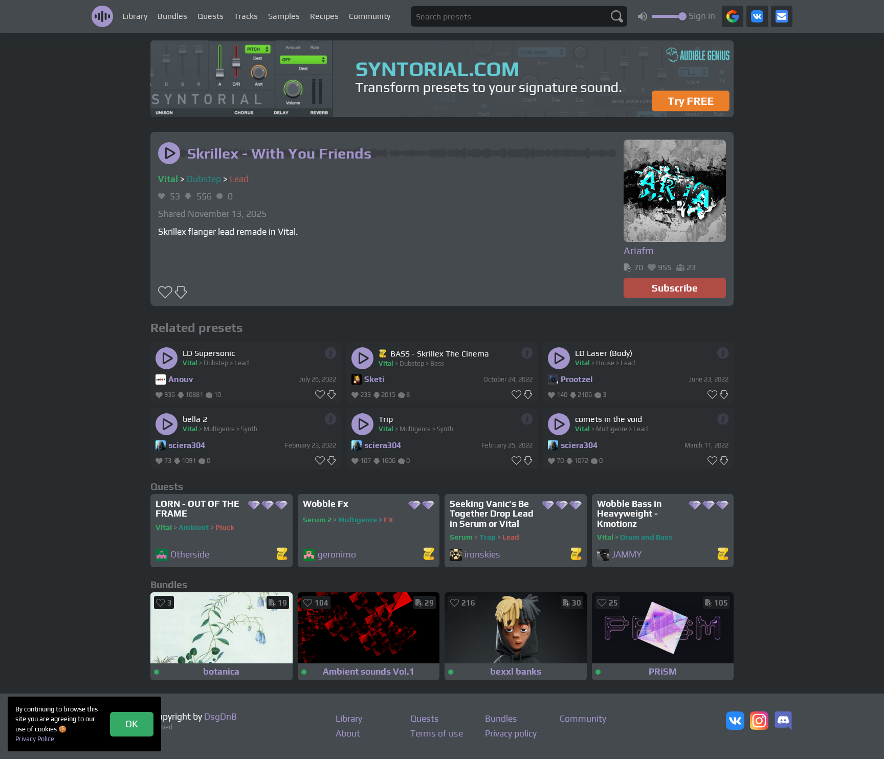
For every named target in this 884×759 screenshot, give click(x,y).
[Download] (331, 394)
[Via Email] (781, 16)
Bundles (172, 16)
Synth (249, 429)
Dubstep (204, 179)
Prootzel (577, 379)
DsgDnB (220, 716)
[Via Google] (732, 16)
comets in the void (608, 419)
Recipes (324, 16)
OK (131, 723)
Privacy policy (511, 733)
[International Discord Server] (783, 721)
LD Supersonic (209, 353)
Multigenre (219, 429)
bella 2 (195, 419)
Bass (437, 363)
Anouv (180, 379)
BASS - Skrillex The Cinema (439, 354)
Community (369, 16)
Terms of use (436, 733)
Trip (386, 419)
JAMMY (627, 555)
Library (134, 16)
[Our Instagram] (759, 721)
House (605, 363)
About (348, 733)
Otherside (189, 555)
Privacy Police (34, 739)
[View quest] (282, 554)
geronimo (337, 555)
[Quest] (383, 353)
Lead (239, 179)
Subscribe (675, 288)
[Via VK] (757, 16)
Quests (210, 16)
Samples (284, 16)
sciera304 (186, 445)
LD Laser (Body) (603, 353)
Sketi (374, 379)
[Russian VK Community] (735, 721)
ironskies (482, 555)
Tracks (246, 16)
